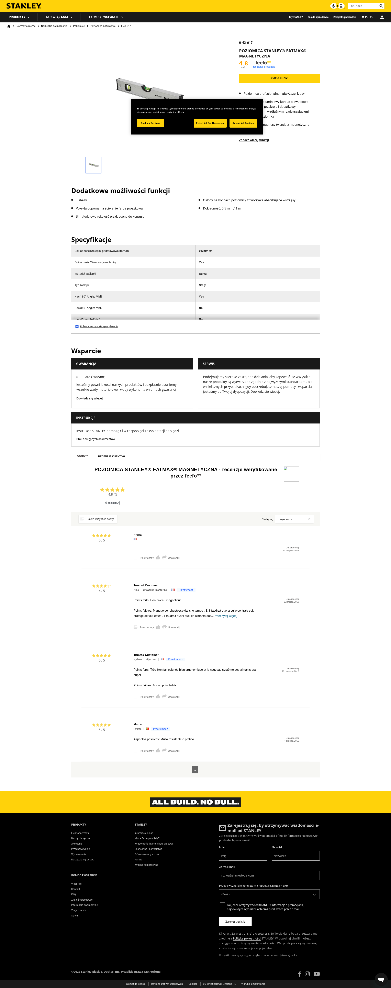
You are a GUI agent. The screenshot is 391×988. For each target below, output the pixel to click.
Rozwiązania (57, 17)
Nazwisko (278, 847)
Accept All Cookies (243, 123)
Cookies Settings (150, 123)
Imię (221, 847)
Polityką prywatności (247, 938)
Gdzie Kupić (279, 78)
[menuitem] (18, 17)
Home (9, 26)
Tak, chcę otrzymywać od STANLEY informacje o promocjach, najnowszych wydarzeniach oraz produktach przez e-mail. (265, 907)
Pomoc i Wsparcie (104, 17)
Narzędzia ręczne (25, 26)
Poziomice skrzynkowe (102, 26)
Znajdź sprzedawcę (318, 17)
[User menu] (382, 17)
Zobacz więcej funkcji (254, 140)
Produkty (17, 17)
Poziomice (79, 26)
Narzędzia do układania (54, 26)
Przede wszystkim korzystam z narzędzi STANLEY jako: (253, 885)
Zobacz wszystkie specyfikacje (99, 326)
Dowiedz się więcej (89, 398)
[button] (299, 974)
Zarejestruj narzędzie (344, 17)
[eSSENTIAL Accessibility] (337, 6)
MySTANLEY (296, 17)
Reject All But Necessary (210, 123)
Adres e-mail (227, 867)
